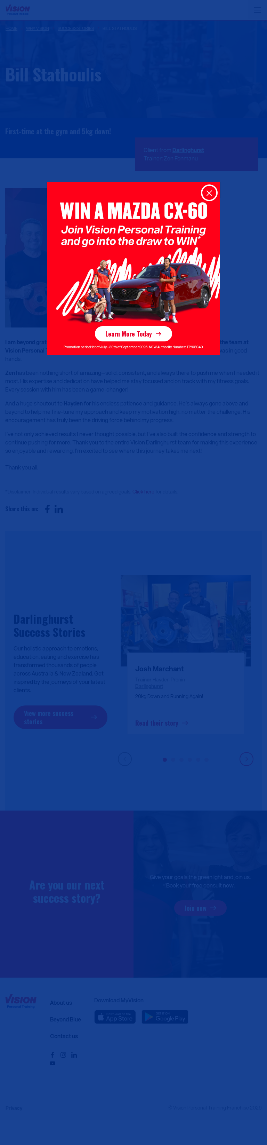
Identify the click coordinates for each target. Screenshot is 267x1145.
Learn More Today (128, 333)
